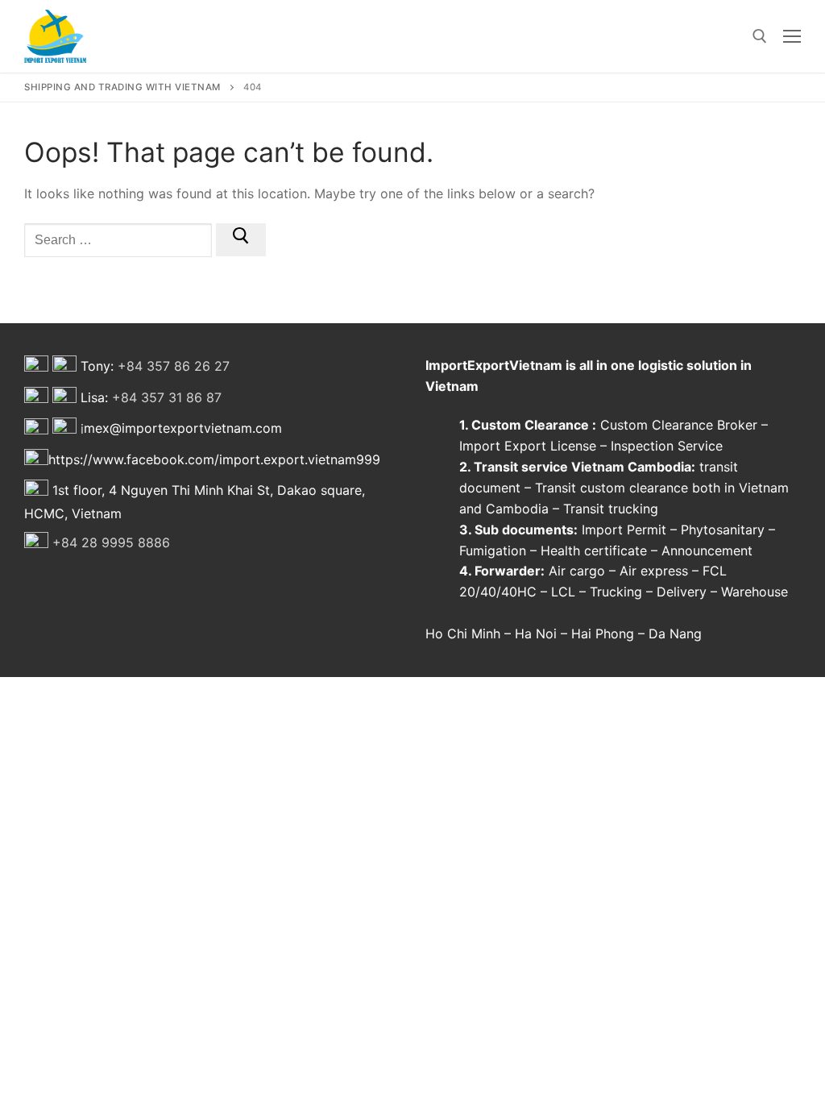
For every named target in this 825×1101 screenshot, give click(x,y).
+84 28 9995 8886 (111, 542)
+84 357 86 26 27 (174, 366)
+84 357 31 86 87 (167, 397)
